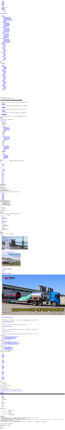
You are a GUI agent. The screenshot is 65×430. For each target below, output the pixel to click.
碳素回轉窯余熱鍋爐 (6, 22)
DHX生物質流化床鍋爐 (6, 28)
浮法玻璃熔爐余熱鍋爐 (6, 23)
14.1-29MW (3, 169)
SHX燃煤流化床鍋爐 (6, 34)
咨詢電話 (3, 402)
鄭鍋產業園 (4, 114)
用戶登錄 (3, 5)
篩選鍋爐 (22, 160)
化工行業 (3, 195)
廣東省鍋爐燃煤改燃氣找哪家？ (9, 349)
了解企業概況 (3, 85)
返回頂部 (3, 406)
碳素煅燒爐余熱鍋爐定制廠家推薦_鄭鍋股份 (10, 338)
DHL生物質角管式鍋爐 (6, 30)
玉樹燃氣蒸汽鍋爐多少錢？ (8, 348)
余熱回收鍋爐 (3, 126)
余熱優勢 (3, 378)
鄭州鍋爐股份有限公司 (5, 389)
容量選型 (4, 45)
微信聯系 (3, 397)
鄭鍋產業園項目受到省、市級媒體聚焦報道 (6, 273)
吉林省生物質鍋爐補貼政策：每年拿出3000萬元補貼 (11, 342)
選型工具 (3, 227)
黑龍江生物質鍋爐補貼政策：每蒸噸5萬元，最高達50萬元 (12, 343)
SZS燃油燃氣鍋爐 (5, 155)
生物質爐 (3, 356)
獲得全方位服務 (4, 75)
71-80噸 (3, 165)
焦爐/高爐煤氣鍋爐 (5, 157)
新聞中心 (3, 52)
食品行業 (3, 199)
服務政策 (3, 216)
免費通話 (3, 8)
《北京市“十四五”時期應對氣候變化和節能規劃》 (11, 344)
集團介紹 (3, 56)
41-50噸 (3, 164)
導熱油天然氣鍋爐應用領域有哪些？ (9, 347)
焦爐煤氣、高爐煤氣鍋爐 (6, 41)
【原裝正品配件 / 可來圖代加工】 (7, 20)
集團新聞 (4, 53)
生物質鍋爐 (3, 27)
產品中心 (3, 15)
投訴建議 (3, 379)
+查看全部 (4, 130)
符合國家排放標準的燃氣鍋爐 (7, 18)
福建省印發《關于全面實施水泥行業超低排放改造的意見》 (7, 326)
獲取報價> (4, 120)
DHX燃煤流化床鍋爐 (6, 33)
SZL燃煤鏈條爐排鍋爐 (6, 148)
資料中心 (4, 48)
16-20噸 (3, 163)
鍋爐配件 (4, 49)
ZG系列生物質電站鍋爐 (6, 31)
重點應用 (4, 44)
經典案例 (3, 3)
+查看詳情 (1, 186)
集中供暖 (3, 193)
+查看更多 (1, 120)
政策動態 (4, 78)
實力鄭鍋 (4, 57)
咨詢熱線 (2, 392)
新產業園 (3, 1)
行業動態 (4, 54)
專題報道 (4, 55)
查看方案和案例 (4, 70)
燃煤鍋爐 (4, 69)
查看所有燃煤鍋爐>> (6, 37)
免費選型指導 (2, 209)
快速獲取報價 (4, 43)
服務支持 (3, 74)
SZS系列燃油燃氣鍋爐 (6, 39)
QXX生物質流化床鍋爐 (6, 29)
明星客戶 (4, 79)
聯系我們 (3, 60)
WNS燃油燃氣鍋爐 (5, 156)
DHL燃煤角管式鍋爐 (6, 147)
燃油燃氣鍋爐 (3, 38)
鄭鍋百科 (4, 50)
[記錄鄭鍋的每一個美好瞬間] (3, 270)
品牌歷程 (4, 87)
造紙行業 (3, 196)
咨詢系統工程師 (4, 210)
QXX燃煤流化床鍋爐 (6, 35)
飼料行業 (3, 198)
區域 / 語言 (3, 9)
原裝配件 (3, 372)
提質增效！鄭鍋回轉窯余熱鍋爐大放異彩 (10, 337)
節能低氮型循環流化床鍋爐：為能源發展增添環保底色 (12, 336)
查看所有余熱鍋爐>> (6, 26)
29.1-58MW (3, 170)
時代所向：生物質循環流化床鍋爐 (7, 19)
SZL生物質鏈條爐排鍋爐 (6, 139)
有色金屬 (3, 194)
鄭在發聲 (3, 2)
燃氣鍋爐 (3, 355)
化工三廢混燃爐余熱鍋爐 (6, 24)
